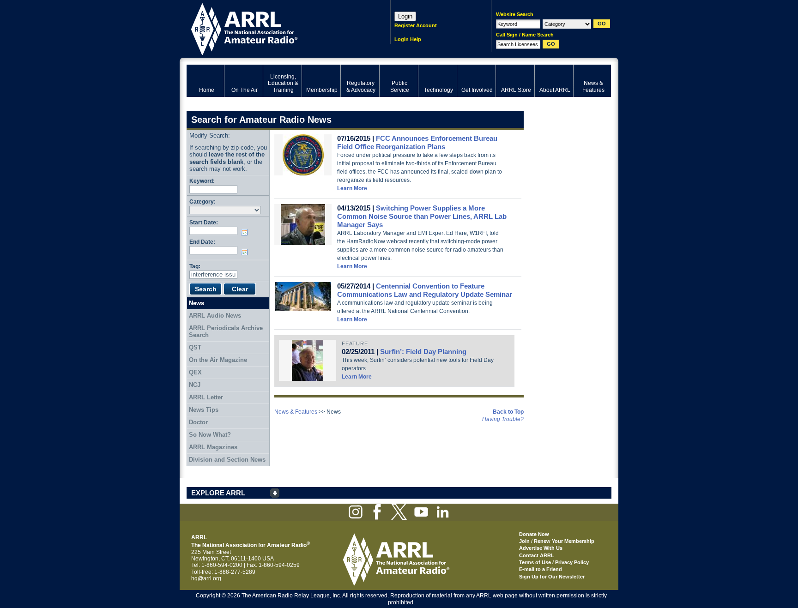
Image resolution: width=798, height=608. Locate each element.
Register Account (415, 25)
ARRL (276, 28)
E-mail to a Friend (540, 569)
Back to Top (508, 412)
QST (195, 347)
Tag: (194, 266)
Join (524, 541)
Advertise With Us (540, 548)
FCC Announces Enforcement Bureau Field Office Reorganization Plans (417, 142)
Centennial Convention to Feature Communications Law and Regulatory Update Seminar (424, 290)
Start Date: (203, 222)
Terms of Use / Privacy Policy (554, 562)
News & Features (295, 412)
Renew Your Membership (564, 541)
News (196, 303)
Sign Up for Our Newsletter (552, 576)
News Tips (203, 409)
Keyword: (202, 181)
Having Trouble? (503, 419)
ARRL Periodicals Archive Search (226, 332)
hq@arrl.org (206, 578)
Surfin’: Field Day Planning (423, 351)
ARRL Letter (206, 397)
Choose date (246, 232)
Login (405, 16)
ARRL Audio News (215, 315)
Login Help (407, 39)
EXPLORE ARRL (218, 493)
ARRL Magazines (213, 447)
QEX (195, 372)
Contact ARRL (536, 555)
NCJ (194, 384)
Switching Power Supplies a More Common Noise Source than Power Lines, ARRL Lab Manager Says (422, 216)
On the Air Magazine (218, 359)
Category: (202, 202)
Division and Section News (227, 459)
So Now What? (210, 434)
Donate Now (534, 534)
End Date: (202, 242)
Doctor (198, 422)
